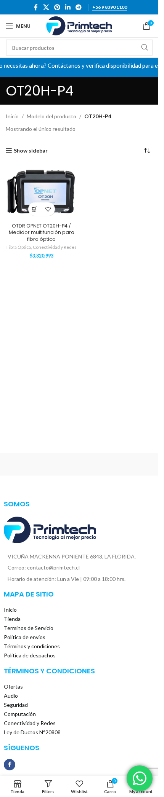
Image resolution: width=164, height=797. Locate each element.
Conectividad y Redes (55, 247)
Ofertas (13, 686)
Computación (20, 714)
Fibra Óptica (18, 247)
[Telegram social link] (78, 7)
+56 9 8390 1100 (109, 7)
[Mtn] (117, 464)
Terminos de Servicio (28, 628)
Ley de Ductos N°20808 (32, 732)
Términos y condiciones (32, 646)
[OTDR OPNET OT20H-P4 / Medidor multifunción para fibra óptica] (41, 192)
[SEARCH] (145, 48)
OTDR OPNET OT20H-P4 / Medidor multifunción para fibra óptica (41, 232)
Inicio (12, 116)
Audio (11, 695)
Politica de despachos (30, 655)
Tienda (12, 619)
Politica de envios (24, 637)
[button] (35, 209)
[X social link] (45, 7)
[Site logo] (79, 25)
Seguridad (16, 705)
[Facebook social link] (35, 7)
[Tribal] (41, 464)
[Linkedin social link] (68, 7)
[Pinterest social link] (57, 7)
